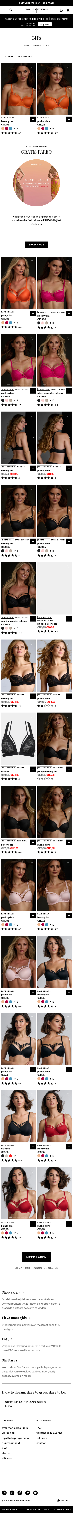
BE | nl (65, 1500)
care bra (5, 1148)
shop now (44, 24)
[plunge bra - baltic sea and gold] (10, 322)
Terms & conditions (37, 1509)
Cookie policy (62, 1509)
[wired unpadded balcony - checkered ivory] (46, 400)
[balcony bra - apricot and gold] (2, 128)
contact (40, 1443)
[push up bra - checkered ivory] (10, 400)
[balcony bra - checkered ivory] (46, 322)
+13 (16, 128)
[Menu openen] (4, 10)
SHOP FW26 (36, 244)
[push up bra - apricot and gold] (38, 128)
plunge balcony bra (47, 624)
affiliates (7, 1458)
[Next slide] (33, 89)
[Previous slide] (3, 89)
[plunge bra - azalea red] (6, 322)
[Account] (61, 10)
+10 (52, 400)
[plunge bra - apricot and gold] (2, 322)
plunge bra (6, 315)
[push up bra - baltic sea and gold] (46, 128)
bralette (5, 771)
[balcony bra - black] (38, 322)
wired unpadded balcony (50, 393)
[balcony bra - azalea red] (6, 128)
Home (26, 45)
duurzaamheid (11, 1443)
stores (6, 1453)
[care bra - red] (10, 1155)
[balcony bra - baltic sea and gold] (10, 128)
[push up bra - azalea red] (42, 128)
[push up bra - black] (2, 400)
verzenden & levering (49, 1432)
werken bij (8, 1432)
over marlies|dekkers (15, 1428)
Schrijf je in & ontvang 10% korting (25, 1402)
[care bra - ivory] (6, 1155)
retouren (41, 1438)
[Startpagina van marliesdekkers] (36, 10)
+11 (52, 323)
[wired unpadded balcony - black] (38, 400)
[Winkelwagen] (68, 10)
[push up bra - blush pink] (6, 400)
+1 (15, 1156)
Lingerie (37, 45)
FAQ (39, 1428)
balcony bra (7, 121)
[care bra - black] (2, 1155)
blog (4, 1448)
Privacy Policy (11, 1509)
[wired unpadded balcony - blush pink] (42, 400)
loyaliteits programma (15, 1438)
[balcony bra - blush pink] (42, 322)
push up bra (43, 121)
